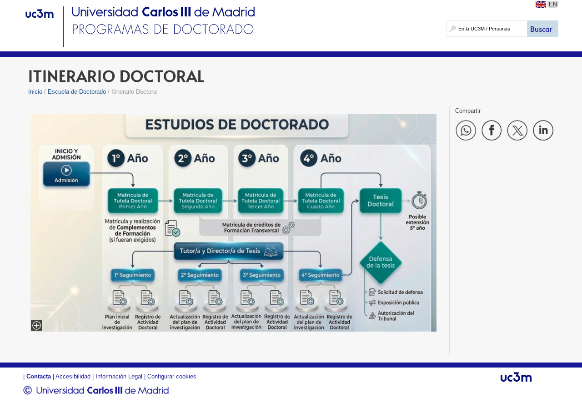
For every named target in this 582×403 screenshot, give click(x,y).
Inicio (35, 91)
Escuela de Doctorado (77, 91)
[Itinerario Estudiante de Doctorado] (233, 329)
